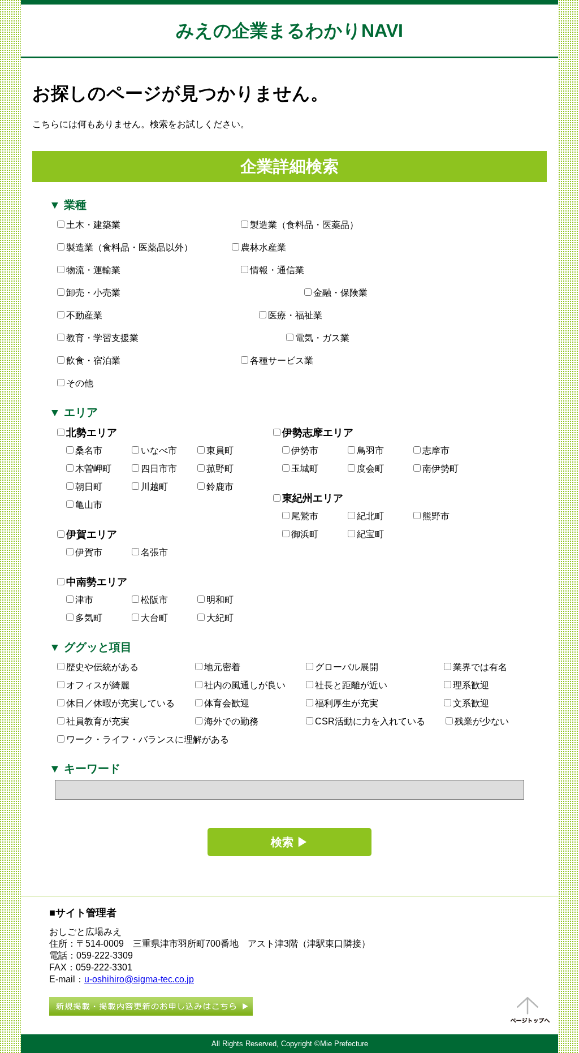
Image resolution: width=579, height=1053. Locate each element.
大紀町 (220, 618)
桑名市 (88, 450)
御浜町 (304, 534)
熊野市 (436, 516)
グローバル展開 (346, 667)
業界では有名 (480, 667)
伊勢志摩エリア (317, 432)
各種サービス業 (281, 360)
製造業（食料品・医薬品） (304, 225)
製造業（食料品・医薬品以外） (129, 247)
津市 (84, 600)
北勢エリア (91, 432)
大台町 (154, 618)
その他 (79, 383)
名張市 (154, 552)
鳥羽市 (370, 450)
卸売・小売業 (93, 292)
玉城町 (304, 468)
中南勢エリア (96, 582)
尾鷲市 (304, 516)
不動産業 (84, 315)
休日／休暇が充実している (120, 703)
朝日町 (88, 486)
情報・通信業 (277, 270)
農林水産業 (263, 247)
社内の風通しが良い (245, 685)
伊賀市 (88, 552)
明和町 (220, 600)
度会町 (370, 468)
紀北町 (370, 516)
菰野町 (220, 468)
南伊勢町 (440, 468)
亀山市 (88, 505)
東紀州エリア (312, 498)
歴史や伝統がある (102, 667)
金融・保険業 (340, 292)
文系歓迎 (471, 703)
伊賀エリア (91, 534)
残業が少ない (482, 721)
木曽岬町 (93, 468)
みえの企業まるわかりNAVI (289, 30)
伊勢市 (304, 450)
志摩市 (436, 450)
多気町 (88, 618)
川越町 (154, 486)
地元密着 (222, 667)
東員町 (220, 450)
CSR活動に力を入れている (370, 721)
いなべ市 (159, 450)
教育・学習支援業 (102, 338)
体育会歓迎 (226, 703)
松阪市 (154, 600)
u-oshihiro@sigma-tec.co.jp (139, 979)
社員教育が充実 (97, 721)
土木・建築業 (93, 225)
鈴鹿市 (220, 486)
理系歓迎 (471, 685)
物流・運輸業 (93, 270)
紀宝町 (370, 534)
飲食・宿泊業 (93, 360)
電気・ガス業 (322, 338)
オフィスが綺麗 (97, 685)
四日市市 (159, 468)
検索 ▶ (289, 842)
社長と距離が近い (351, 685)
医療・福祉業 (295, 315)
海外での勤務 (231, 721)
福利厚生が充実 (346, 703)
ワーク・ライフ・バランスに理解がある (147, 739)
